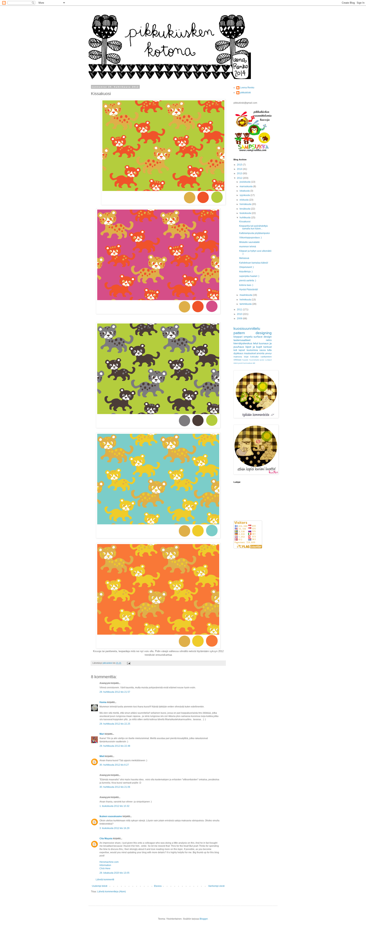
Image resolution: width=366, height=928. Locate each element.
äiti (254, 363)
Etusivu (158, 886)
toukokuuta (246, 213)
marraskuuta (246, 186)
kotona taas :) (246, 285)
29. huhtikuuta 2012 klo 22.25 (115, 723)
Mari (102, 734)
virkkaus (238, 360)
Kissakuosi (244, 221)
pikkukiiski (245, 92)
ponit (240, 363)
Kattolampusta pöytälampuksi (254, 233)
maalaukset (250, 353)
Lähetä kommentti (105, 879)
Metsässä (244, 258)
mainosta (238, 357)
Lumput (268, 360)
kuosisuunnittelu (247, 329)
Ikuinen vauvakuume (111, 816)
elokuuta (244, 199)
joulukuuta (245, 182)
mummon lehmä (247, 246)
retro (269, 340)
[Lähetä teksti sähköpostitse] (128, 663)
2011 (240, 309)
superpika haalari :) (249, 276)
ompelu (248, 336)
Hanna (103, 702)
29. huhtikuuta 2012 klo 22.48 (115, 746)
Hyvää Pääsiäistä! (248, 289)
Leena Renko (247, 87)
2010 (240, 314)
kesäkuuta (245, 208)
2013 (240, 173)
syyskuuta (245, 195)
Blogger (204, 919)
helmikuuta (246, 299)
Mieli (102, 756)
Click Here (105, 868)
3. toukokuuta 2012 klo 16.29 (114, 828)
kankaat (267, 347)
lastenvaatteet (242, 340)
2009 (240, 318)
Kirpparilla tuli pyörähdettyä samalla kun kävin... (253, 227)
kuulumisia (252, 350)
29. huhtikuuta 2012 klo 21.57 (115, 692)
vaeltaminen (266, 357)
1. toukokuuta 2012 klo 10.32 (114, 806)
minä (236, 363)
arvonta (260, 353)
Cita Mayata (106, 838)
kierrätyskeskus (243, 343)
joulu (262, 360)
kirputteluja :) (246, 271)
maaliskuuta (246, 295)
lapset (242, 350)
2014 (240, 169)
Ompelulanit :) (246, 267)
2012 (240, 178)
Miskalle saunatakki (249, 242)
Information (105, 865)
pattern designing (253, 333)
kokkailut (254, 357)
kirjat (246, 357)
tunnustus (247, 363)
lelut (255, 343)
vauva (262, 350)
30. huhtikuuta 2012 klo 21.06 (115, 787)
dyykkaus (238, 353)
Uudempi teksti (99, 886)
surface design (263, 336)
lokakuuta (245, 190)
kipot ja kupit (254, 346)
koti (235, 350)
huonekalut (254, 360)
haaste (245, 360)
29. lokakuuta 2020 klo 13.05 (114, 873)
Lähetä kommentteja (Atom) (111, 891)
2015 (240, 164)
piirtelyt (268, 353)
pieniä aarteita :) (247, 280)
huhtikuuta (245, 217)
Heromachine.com (109, 862)
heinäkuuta (246, 204)
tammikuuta (246, 304)
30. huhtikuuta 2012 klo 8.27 (114, 765)
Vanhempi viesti (216, 886)
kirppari (238, 336)
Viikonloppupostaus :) (250, 237)
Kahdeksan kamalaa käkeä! (253, 262)
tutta (269, 350)
